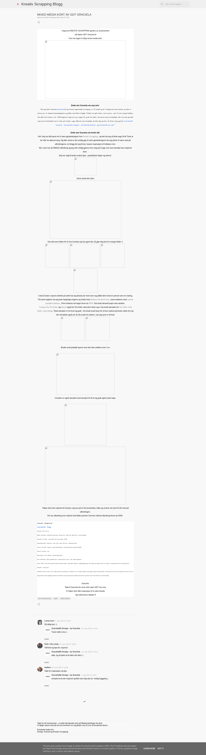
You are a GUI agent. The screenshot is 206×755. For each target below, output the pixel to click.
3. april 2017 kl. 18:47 (89, 675)
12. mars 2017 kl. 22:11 (90, 628)
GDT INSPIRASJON (44, 598)
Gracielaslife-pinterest (88, 125)
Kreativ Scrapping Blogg (41, 4)
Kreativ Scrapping (90, 136)
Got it (161, 748)
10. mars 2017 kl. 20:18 (68, 644)
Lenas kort (49, 621)
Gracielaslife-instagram (72, 125)
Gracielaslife (61, 109)
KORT (56, 598)
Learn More (149, 748)
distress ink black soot (99, 300)
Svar (46, 639)
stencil (64, 307)
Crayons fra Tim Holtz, (48, 307)
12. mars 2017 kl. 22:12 (90, 652)
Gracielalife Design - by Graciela (66, 628)
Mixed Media (65, 598)
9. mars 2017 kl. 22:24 (62, 621)
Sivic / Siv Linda (51, 644)
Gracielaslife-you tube (106, 125)
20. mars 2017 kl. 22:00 (60, 667)
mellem (47, 667)
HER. (91, 303)
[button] (38, 22)
